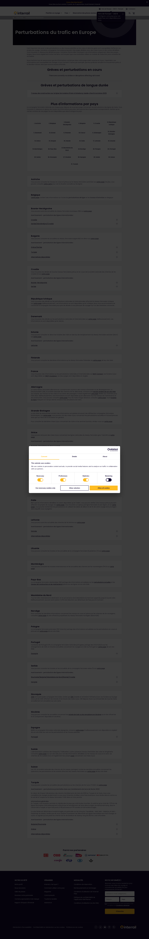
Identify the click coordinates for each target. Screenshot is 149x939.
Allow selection (74, 488)
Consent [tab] (44, 456)
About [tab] (105, 456)
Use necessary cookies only (45, 488)
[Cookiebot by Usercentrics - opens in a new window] (109, 449)
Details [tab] (74, 456)
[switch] (63, 480)
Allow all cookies (104, 488)
